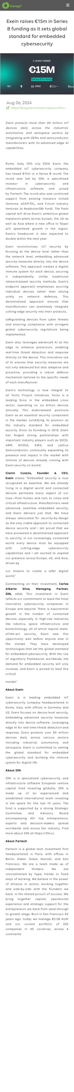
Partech (16, 193)
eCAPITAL (28, 203)
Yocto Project (21, 395)
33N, (41, 178)
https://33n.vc (44, 833)
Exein (57, 163)
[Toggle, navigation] (68, 5)
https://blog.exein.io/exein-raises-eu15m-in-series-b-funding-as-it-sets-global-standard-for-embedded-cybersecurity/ (39, 108)
